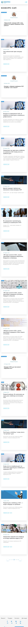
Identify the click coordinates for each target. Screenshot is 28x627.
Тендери (10, 618)
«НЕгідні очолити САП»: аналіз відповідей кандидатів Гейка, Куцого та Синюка (14, 332)
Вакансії (3, 618)
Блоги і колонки (3, 12)
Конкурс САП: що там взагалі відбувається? (12, 367)
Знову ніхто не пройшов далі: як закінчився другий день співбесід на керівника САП (14, 467)
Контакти (17, 618)
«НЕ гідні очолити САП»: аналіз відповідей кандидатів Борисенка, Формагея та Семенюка (13, 256)
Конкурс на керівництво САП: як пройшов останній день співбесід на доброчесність (13, 115)
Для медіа (24, 618)
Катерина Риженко (14, 17)
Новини (2, 242)
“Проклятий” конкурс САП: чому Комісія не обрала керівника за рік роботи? (14, 24)
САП (11, 546)
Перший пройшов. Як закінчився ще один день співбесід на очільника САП (13, 396)
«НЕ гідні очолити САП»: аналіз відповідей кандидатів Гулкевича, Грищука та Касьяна (13, 294)
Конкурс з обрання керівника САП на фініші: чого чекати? (14, 87)
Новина (2, 39)
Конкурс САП (6, 126)
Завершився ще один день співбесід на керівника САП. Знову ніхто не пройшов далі (13, 152)
